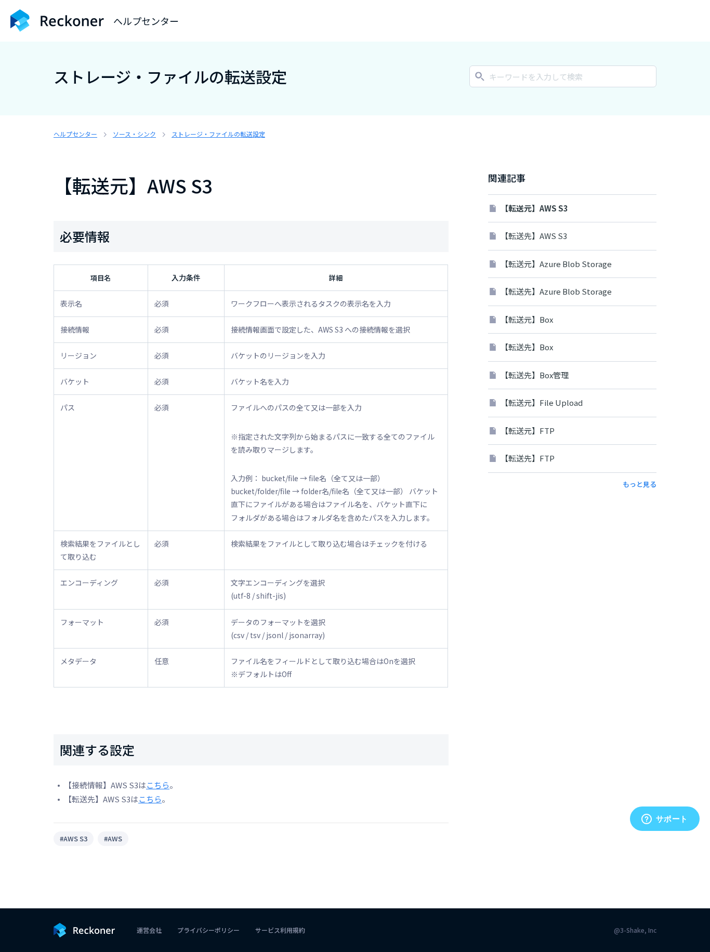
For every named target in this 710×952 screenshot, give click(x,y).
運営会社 (149, 929)
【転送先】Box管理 (535, 374)
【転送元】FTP (528, 430)
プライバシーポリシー (208, 929)
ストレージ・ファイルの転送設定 (218, 133)
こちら (157, 784)
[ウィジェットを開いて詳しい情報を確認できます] (664, 819)
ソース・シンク (134, 133)
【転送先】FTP (528, 458)
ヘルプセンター (75, 133)
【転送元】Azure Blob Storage (556, 263)
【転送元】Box (527, 319)
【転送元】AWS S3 (534, 208)
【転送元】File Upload (542, 402)
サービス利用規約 (280, 929)
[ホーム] (57, 20)
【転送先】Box (527, 346)
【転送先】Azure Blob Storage (556, 291)
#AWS (113, 838)
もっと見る (639, 484)
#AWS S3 (73, 838)
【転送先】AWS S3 (534, 235)
